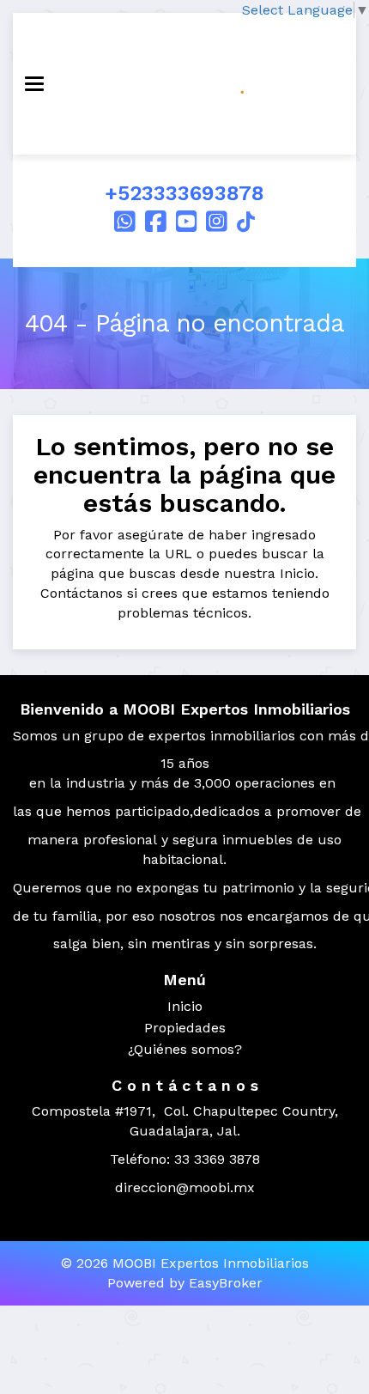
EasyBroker (226, 1283)
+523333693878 (184, 193)
